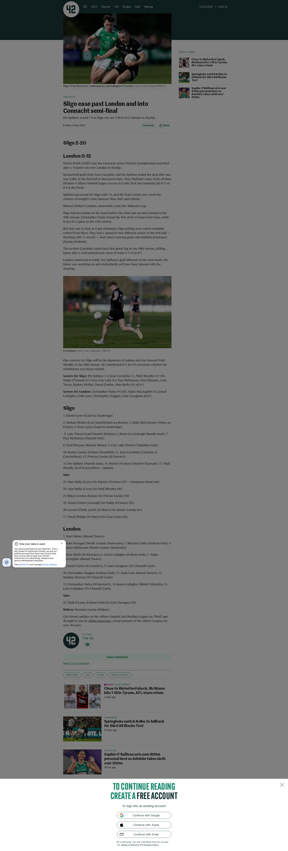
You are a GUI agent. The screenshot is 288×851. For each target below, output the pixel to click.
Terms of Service (130, 844)
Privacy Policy (151, 844)
